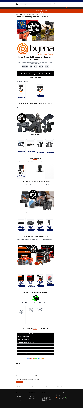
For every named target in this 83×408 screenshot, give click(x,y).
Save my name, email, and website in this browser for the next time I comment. (28, 379)
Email (36, 375)
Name (17, 375)
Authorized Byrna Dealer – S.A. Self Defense (25, 14)
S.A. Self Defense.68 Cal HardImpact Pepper (30, 282)
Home (17, 14)
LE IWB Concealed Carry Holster (40, 149)
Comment (18, 366)
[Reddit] (33, 358)
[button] (65, 8)
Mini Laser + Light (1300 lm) (30, 227)
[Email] (39, 358)
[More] (43, 358)
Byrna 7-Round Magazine (49, 227)
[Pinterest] (31, 358)
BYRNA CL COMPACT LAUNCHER (21, 94)
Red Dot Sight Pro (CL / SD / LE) (40, 227)
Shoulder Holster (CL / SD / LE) (21, 148)
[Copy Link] (41, 358)
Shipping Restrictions (33, 68)
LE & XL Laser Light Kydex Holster (49, 149)
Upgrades (41, 66)
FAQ (40, 68)
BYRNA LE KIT (40, 93)
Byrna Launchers (25, 66)
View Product (21, 151)
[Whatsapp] (36, 358)
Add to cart (21, 229)
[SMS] (34, 358)
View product (21, 97)
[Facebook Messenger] (38, 358)
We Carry (35, 66)
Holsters (31, 66)
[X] (29, 358)
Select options (40, 95)
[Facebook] (27, 358)
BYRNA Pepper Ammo (49, 282)
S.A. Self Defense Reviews (61, 392)
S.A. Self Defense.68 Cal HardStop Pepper (40, 282)
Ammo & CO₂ (47, 66)
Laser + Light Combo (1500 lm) (21, 227)
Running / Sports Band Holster (30, 148)
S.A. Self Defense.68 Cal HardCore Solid (21, 282)
